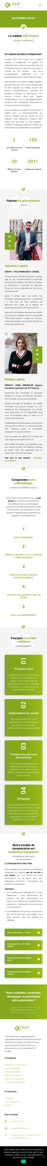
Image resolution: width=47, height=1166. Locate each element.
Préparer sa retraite (12, 1072)
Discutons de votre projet (23, 1010)
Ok (23, 1161)
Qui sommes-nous (12, 1102)
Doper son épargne (12, 1068)
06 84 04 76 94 (17, 1121)
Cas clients (9, 1098)
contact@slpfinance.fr (20, 1128)
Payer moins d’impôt (13, 1075)
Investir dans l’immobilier (15, 1082)
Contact (8, 1105)
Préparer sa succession (14, 1079)
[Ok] (43, 1156)
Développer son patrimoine (16, 1065)
